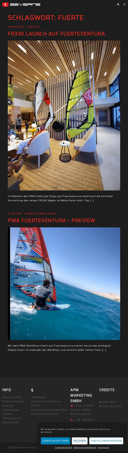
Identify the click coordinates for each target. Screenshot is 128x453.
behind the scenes (35, 213)
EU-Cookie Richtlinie (44, 414)
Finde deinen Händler (10, 412)
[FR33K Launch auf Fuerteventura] (64, 115)
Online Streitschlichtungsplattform (49, 408)
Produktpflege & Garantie (13, 403)
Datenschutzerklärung (85, 447)
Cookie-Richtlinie (63, 447)
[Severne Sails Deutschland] (21, 4)
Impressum (103, 447)
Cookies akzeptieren (55, 441)
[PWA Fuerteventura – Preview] (64, 283)
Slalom (51, 213)
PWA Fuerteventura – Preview (52, 220)
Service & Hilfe (12, 397)
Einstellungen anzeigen (106, 441)
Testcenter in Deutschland (11, 420)
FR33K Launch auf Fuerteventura (56, 34)
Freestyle (33, 26)
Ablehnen (80, 441)
